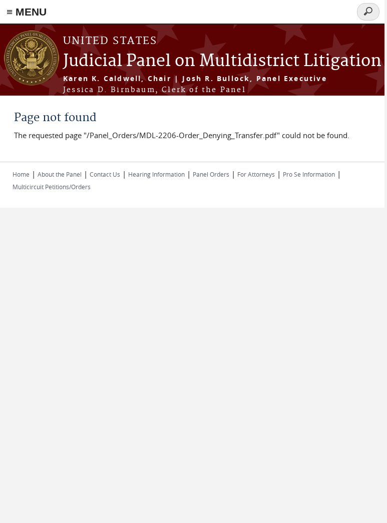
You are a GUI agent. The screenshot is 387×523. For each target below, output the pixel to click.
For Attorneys (256, 174)
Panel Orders (211, 174)
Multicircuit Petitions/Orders (52, 187)
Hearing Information (156, 174)
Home (21, 174)
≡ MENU (27, 12)
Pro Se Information (309, 174)
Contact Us (105, 174)
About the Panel (60, 174)
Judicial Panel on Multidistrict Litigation (222, 61)
